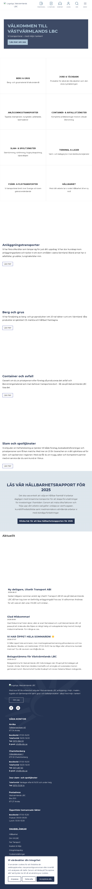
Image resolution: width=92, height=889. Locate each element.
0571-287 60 (18, 768)
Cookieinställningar (17, 854)
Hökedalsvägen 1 (16, 754)
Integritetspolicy (16, 850)
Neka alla (29, 879)
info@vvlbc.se (21, 744)
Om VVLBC (14, 838)
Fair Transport (14, 842)
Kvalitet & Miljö (15, 846)
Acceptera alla (45, 879)
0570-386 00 (18, 741)
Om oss (16, 700)
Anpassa (14, 879)
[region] (31, 870)
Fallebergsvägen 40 (17, 727)
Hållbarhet (13, 834)
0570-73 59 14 (18, 785)
